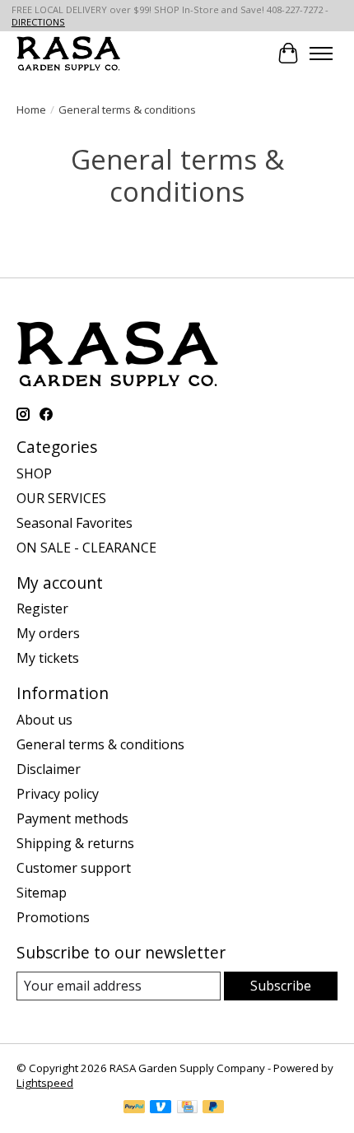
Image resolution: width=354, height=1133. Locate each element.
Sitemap (41, 893)
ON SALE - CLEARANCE (86, 548)
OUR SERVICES (61, 498)
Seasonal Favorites (74, 523)
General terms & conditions (100, 744)
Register (42, 608)
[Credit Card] (187, 1108)
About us (44, 720)
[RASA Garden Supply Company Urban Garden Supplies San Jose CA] (68, 53)
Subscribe (280, 986)
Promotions (53, 917)
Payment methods (72, 818)
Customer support (73, 868)
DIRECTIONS (38, 22)
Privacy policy (57, 794)
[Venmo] (160, 1108)
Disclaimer (48, 769)
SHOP (34, 473)
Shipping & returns (75, 843)
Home (31, 109)
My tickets (47, 658)
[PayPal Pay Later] (213, 1108)
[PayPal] (134, 1108)
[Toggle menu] (321, 53)
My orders (48, 633)
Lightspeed (44, 1082)
